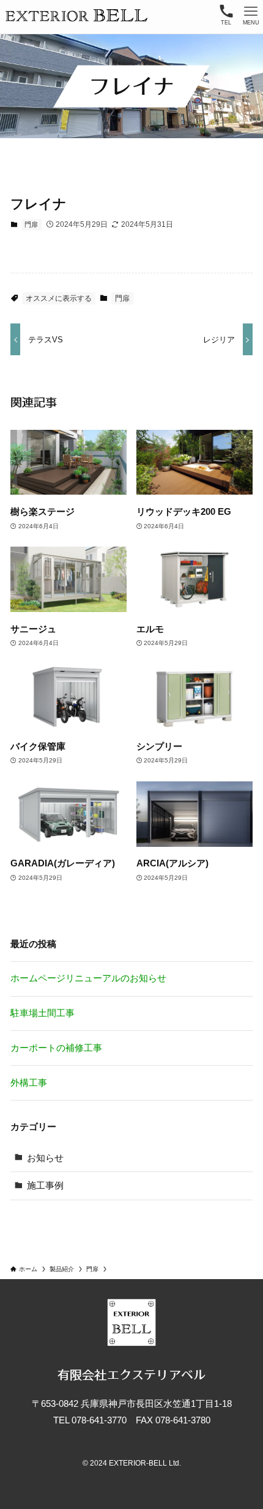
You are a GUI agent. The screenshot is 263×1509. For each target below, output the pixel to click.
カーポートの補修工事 (56, 1047)
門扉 (31, 224)
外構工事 (28, 1082)
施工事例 (45, 1185)
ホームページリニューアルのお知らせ (88, 978)
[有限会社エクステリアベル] (77, 15)
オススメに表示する (59, 298)
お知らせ (45, 1158)
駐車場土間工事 (42, 1013)
